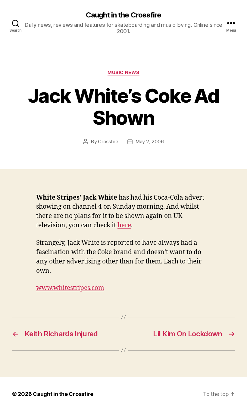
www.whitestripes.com (70, 288)
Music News (123, 72)
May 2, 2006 (150, 142)
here (124, 225)
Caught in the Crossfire (123, 15)
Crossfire (108, 142)
